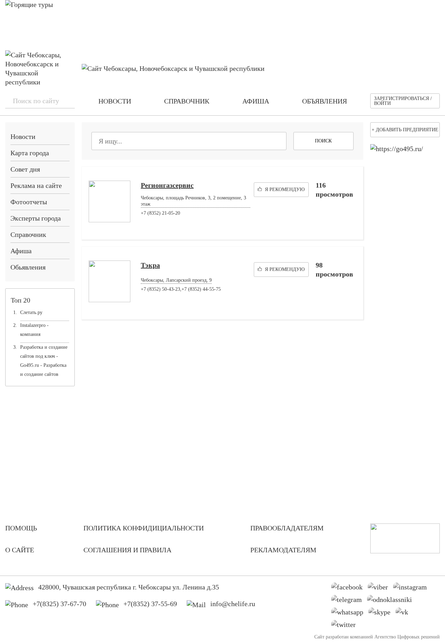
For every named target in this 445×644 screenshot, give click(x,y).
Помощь (21, 528)
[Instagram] (412, 589)
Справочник (28, 234)
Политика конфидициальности (143, 528)
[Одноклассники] (392, 601)
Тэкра (150, 265)
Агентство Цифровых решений (407, 636)
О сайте (19, 550)
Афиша (21, 251)
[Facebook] (349, 589)
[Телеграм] (349, 601)
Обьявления (28, 267)
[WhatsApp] (350, 614)
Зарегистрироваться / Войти (403, 101)
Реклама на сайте (36, 185)
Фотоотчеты (28, 202)
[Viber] (380, 589)
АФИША (255, 101)
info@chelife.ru (232, 604)
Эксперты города (35, 218)
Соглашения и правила (127, 550)
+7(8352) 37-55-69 (150, 604)
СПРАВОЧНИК (186, 101)
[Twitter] (346, 626)
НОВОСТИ (114, 101)
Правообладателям (287, 528)
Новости (22, 136)
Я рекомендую (284, 189)
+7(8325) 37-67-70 (59, 604)
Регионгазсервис (167, 185)
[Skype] (382, 614)
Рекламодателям (283, 550)
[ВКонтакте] (404, 614)
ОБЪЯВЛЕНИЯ (324, 101)
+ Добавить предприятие (405, 129)
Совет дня (25, 169)
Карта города (29, 153)
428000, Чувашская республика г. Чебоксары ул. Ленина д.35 (128, 587)
